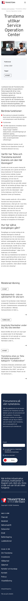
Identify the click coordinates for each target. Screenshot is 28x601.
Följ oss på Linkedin (7, 594)
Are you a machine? (10, 455)
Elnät (3, 533)
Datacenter (5, 529)
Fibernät (4, 517)
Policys (4, 577)
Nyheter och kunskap (9, 569)
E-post (5, 442)
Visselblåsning (6, 581)
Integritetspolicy (6, 589)
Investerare (5, 557)
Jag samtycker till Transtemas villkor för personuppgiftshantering (13, 451)
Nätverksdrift (6, 525)
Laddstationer (6, 541)
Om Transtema (6, 553)
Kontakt (4, 573)
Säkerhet (4, 565)
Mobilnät (4, 521)
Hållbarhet (5, 561)
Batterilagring (6, 537)
